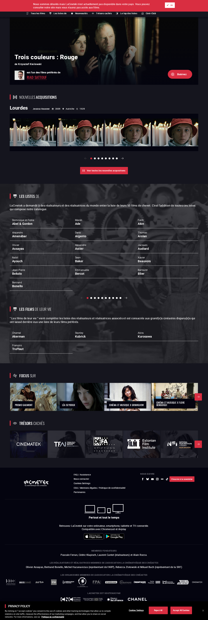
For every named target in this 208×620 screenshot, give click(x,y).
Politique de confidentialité (52, 616)
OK (171, 5)
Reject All (158, 610)
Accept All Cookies (181, 610)
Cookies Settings (136, 610)
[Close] (203, 610)
